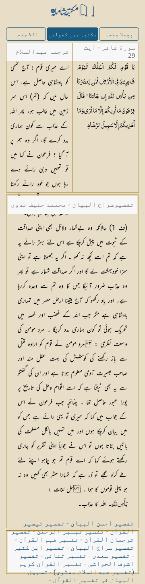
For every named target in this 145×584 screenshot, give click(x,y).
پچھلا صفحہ (119, 34)
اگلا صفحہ (26, 34)
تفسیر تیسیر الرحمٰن (70, 531)
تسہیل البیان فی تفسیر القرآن (81, 576)
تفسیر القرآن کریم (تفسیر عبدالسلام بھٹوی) (76, 568)
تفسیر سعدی (111, 555)
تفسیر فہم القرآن (49, 539)
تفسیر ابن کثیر (39, 547)
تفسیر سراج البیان (102, 547)
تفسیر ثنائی (66, 555)
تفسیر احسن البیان (102, 523)
